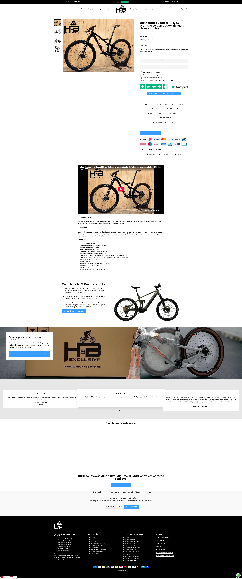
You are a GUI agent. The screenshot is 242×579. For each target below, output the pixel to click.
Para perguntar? (121, 485)
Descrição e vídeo (164, 100)
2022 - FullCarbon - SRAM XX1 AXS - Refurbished (161, 20)
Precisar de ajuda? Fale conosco (164, 93)
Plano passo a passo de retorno (133, 551)
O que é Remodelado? (74, 311)
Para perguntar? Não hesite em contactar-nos (164, 127)
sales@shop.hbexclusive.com (133, 558)
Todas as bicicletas (88, 9)
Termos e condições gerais (132, 539)
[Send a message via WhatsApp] (238, 575)
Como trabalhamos (146, 9)
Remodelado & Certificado (98, 543)
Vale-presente (94, 547)
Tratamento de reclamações (132, 547)
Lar (77, 9)
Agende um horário (105, 9)
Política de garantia (130, 543)
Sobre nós (133, 9)
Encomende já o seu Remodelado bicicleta (29, 353)
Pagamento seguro (164, 118)
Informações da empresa (97, 545)
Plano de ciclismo (95, 553)
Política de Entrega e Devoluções (164, 113)
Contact (93, 537)
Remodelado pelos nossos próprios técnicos (164, 104)
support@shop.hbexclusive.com (133, 560)
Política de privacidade (97, 551)
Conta (92, 539)
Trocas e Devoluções (130, 545)
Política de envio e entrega (132, 541)
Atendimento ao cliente (164, 122)
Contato (158, 9)
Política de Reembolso (131, 549)
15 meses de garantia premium (164, 109)
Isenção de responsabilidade (98, 549)
